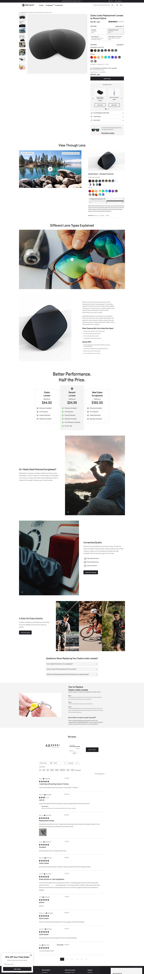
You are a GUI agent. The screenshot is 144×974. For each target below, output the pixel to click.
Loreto (50, 12)
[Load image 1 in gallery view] (22, 17)
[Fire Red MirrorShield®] (95, 57)
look (48, 770)
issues (52, 770)
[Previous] (93, 98)
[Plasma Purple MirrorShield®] (116, 57)
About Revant (45, 972)
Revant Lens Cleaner (114, 97)
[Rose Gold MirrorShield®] (98, 57)
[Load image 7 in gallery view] (22, 59)
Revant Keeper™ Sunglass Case (100, 98)
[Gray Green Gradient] (112, 50)
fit (40, 770)
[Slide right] (22, 75)
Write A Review (92, 749)
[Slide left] (22, 13)
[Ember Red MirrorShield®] (96, 194)
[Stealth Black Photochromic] (89, 184)
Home (20, 12)
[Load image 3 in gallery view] (22, 31)
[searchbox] (44, 763)
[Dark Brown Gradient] (109, 50)
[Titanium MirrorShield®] (91, 61)
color (44, 770)
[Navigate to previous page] (57, 959)
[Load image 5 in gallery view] (22, 45)
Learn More (114, 68)
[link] (116, 22)
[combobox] (103, 5)
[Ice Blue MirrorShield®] (109, 57)
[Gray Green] (98, 50)
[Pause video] (68, 512)
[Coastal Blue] (102, 50)
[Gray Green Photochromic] (93, 184)
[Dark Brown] (95, 50)
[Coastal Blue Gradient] (116, 50)
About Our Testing (90, 572)
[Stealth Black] (91, 50)
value (68, 770)
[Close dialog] (31, 955)
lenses (72, 770)
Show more (78, 770)
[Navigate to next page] (87, 959)
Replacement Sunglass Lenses (28, 12)
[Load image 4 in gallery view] (22, 38)
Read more (41, 890)
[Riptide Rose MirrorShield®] (103, 194)
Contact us (119, 1)
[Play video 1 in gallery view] (22, 66)
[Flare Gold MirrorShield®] (102, 57)
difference (62, 770)
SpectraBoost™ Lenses (69, 972)
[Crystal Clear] (116, 181)
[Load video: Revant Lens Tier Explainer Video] (72, 259)
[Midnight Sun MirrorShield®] (91, 57)
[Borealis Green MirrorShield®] (99, 194)
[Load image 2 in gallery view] (22, 24)
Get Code (17, 969)
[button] (41, 5)
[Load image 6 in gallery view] (22, 52)
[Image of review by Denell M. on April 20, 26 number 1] (42, 832)
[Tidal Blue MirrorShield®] (112, 57)
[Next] (121, 98)
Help (112, 1)
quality (56, 770)
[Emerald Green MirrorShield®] (105, 57)
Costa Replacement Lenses (42, 12)
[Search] (112, 5)
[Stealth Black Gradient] (105, 50)
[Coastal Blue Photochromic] (96, 184)
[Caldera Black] (99, 184)
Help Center (90, 972)
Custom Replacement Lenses (81, 720)
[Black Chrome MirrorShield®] (119, 57)
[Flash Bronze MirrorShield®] (95, 61)
